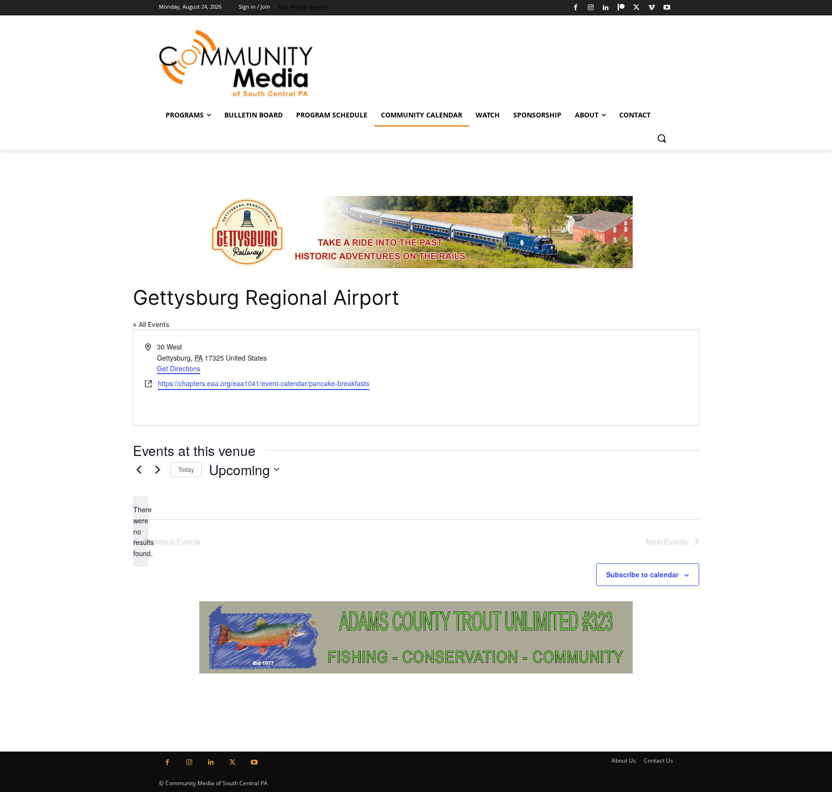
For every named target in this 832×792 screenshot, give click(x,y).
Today (186, 469)
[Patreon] (621, 7)
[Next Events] (157, 469)
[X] (636, 7)
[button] (661, 138)
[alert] (140, 531)
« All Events (151, 324)
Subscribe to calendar (642, 574)
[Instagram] (590, 7)
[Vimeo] (651, 7)
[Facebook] (575, 7)
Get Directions (178, 368)
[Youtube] (666, 7)
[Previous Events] (138, 469)
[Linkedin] (605, 7)
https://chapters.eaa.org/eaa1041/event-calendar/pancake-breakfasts (263, 383)
